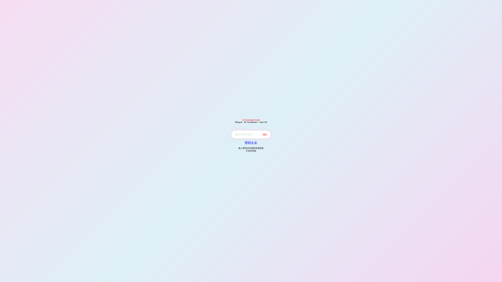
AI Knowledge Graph (251, 120)
